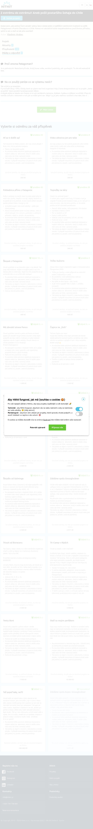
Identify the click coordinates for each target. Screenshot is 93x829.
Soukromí (47, 420)
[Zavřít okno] (83, 399)
